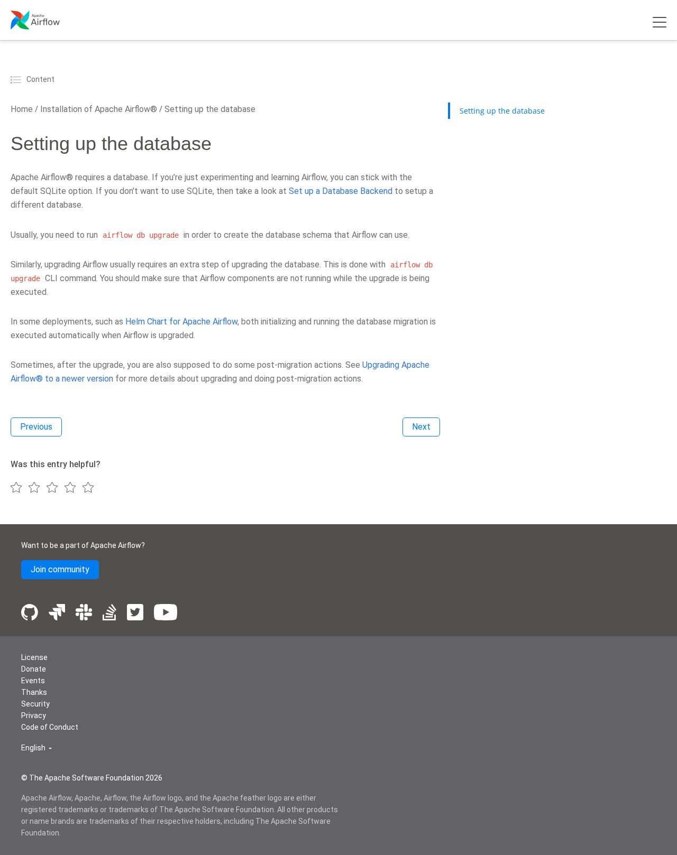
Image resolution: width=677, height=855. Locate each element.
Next (421, 427)
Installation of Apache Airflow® (97, 109)
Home (22, 109)
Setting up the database (208, 109)
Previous (36, 427)
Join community (60, 569)
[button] (36, 748)
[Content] (17, 79)
